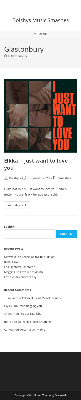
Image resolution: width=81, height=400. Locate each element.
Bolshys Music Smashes (40, 20)
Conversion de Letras (17, 329)
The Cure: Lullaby (30, 314)
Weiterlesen (19, 206)
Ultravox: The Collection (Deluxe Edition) (30, 257)
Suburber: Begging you (27, 306)
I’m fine (40, 329)
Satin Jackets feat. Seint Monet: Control (36, 298)
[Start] (5, 56)
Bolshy (14, 178)
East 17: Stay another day (20, 277)
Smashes (64, 178)
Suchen (9, 227)
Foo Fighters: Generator (19, 267)
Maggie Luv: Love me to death (23, 272)
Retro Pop (10, 322)
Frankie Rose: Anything (36, 322)
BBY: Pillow (11, 262)
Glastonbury (19, 56)
